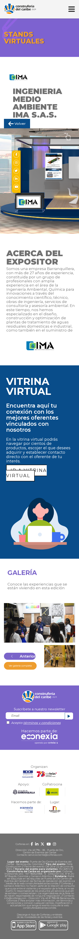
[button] (20, 656)
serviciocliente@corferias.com (45, 854)
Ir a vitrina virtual (26, 473)
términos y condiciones (42, 723)
